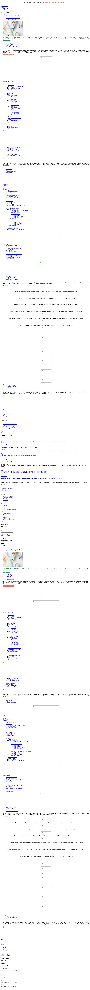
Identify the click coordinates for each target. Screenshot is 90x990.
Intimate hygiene (14, 114)
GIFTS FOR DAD (15, 221)
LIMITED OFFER (10, 259)
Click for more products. (6, 491)
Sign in (2, 980)
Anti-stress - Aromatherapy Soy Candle (11, 461)
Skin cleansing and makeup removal (15, 86)
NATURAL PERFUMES (11, 154)
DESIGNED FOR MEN (11, 276)
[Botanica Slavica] (7, 188)
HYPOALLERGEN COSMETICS (13, 150)
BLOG (4, 384)
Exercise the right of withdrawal (9, 519)
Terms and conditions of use (9, 496)
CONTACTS (8, 45)
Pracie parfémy (9, 192)
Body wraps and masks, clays (14, 118)
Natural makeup (11, 93)
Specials (5, 505)
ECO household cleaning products (13, 197)
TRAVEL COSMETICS (11, 252)
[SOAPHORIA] (4, 6)
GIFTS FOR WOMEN (13, 209)
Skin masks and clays (12, 92)
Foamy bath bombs (15, 112)
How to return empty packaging (9, 509)
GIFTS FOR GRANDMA (16, 212)
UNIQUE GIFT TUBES (11, 202)
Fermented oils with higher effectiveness (16, 90)
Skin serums (11, 85)
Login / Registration (7, 513)
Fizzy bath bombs (14, 111)
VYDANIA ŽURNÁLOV (8, 426)
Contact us (5, 500)
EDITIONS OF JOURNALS (12, 388)
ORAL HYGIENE (10, 153)
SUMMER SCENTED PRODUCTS (13, 248)
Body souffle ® (14, 102)
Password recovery (7, 514)
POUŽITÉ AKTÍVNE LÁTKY (10, 424)
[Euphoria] (5, 186)
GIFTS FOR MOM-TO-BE (17, 217)
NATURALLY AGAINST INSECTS (14, 254)
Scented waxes (9, 172)
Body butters (13, 103)
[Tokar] (5, 185)
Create (15, 970)
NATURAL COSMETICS (8, 81)
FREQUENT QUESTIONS (12, 46)
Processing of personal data (8, 498)
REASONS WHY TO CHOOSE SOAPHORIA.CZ (54, 2)
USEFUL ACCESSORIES (11, 148)
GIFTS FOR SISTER (15, 214)
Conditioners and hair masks (14, 123)
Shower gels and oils (15, 108)
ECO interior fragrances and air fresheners (14, 198)
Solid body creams (15, 105)
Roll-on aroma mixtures (11, 171)
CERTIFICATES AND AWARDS (13, 18)
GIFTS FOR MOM (15, 211)
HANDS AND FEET (10, 152)
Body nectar (13, 99)
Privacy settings (6, 518)
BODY (7, 94)
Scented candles (9, 169)
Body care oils (11, 119)
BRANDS (5, 285)
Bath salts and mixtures (16, 113)
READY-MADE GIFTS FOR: (12, 208)
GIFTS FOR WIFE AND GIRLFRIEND (19, 210)
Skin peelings (11, 87)
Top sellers (5, 508)
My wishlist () (6, 968)
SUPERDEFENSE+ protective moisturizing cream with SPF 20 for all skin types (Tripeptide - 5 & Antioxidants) (31, 478)
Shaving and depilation (13, 120)
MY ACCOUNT (9, 43)
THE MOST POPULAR (11, 258)
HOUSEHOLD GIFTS (13, 228)
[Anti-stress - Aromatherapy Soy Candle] (18, 455)
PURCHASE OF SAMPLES (12, 279)
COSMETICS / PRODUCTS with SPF (14, 155)
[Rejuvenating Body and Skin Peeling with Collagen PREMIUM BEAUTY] (33, 441)
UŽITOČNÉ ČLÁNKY (8, 425)
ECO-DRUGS (6, 190)
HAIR (7, 121)
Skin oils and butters (12, 89)
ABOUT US (6, 14)
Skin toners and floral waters (14, 88)
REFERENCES (9, 44)
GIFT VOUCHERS (10, 204)
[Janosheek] (5, 184)
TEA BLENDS (9, 207)
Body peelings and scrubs (13, 115)
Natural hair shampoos (13, 122)
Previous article (4, 488)
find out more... (6, 41)
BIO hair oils (11, 128)
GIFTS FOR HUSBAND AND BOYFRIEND (21, 219)
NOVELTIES (9, 256)
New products (6, 506)
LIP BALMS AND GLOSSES (12, 149)
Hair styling (10, 126)
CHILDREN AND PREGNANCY (13, 147)
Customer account (7, 516)
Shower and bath (11, 106)
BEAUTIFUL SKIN (10, 249)
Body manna (13, 96)
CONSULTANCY (10, 48)
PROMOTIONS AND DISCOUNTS (14, 257)
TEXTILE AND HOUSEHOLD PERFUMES (15, 194)
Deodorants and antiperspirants (14, 116)
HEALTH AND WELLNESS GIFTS (16, 229)
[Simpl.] (5, 189)
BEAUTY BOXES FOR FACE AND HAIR (15, 205)
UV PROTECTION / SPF (11, 245)
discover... (7, 165)
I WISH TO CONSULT (8, 54)
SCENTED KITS (9, 201)
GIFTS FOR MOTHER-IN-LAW (18, 216)
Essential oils (8, 170)
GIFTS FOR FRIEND (16, 215)
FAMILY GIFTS (11, 227)
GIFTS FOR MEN (12, 218)
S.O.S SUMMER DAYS (11, 247)
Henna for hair (11, 125)
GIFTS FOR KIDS (12, 225)
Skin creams (11, 83)
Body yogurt (13, 98)
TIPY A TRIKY (6, 422)
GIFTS (4, 199)
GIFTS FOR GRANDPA (16, 222)
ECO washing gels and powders (12, 195)
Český (9, 950)
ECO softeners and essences (12, 191)
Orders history (6, 517)
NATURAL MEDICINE (11, 278)
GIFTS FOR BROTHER (16, 223)
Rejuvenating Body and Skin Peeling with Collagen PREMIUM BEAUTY (21, 447)
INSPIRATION (6, 244)
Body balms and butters (13, 100)
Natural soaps (14, 107)
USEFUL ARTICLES (10, 387)
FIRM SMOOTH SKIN (11, 251)
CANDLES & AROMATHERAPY (10, 167)
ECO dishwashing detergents (12, 196)
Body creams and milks (13, 95)
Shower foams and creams (16, 109)
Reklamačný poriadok (7, 497)
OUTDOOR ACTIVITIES (11, 255)
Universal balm (14, 101)
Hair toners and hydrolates (13, 127)
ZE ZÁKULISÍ (6, 428)
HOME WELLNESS (10, 277)
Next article (9, 488)
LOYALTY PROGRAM (11, 19)
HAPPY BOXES (9, 203)
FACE (7, 82)
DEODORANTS (9, 250)
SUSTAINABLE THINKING (12, 15)
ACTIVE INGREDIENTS (11, 386)
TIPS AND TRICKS (10, 385)
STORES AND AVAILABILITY (13, 16)
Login (4, 947)
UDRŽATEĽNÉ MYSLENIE (9, 427)
